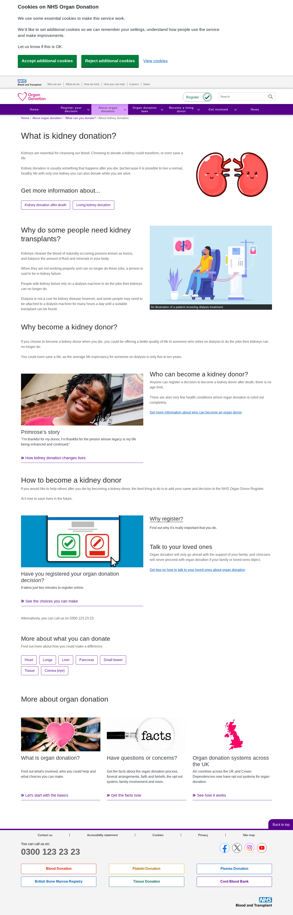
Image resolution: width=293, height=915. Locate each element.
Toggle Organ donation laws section (162, 109)
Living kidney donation (93, 205)
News (146, 84)
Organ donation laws (145, 109)
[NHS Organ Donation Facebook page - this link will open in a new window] (224, 848)
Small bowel (113, 660)
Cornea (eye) (55, 670)
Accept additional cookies (47, 61)
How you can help (114, 84)
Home (34, 109)
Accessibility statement (102, 835)
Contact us (45, 835)
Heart (29, 660)
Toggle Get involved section (235, 109)
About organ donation (108, 109)
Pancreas (86, 660)
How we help (91, 84)
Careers (134, 84)
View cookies (155, 61)
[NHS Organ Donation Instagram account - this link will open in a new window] (249, 848)
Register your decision (71, 109)
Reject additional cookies (110, 61)
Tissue (30, 670)
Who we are (54, 84)
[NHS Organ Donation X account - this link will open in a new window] (237, 848)
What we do (73, 84)
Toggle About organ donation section (125, 109)
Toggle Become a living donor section (198, 109)
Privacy (203, 835)
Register (192, 97)
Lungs (47, 660)
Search (270, 96)
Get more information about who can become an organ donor (196, 412)
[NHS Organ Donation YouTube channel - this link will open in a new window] (262, 848)
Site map (249, 835)
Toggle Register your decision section (88, 109)
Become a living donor (181, 109)
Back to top (281, 824)
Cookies (158, 835)
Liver (65, 660)
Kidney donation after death (45, 205)
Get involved (218, 109)
